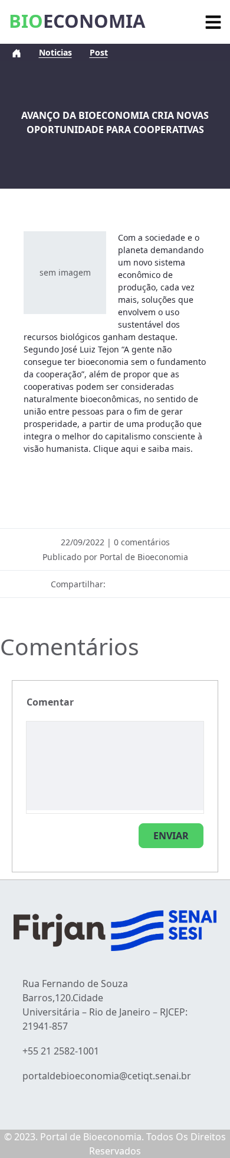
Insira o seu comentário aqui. (50, 702)
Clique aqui (116, 448)
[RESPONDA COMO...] (171, 835)
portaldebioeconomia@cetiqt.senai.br (106, 1075)
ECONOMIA (77, 20)
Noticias (55, 52)
